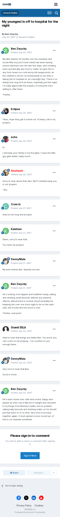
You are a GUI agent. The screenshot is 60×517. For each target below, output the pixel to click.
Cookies (39, 505)
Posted (21, 52)
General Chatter (27, 37)
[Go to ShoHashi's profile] (6, 172)
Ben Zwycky (11, 34)
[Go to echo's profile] (6, 139)
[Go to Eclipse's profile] (6, 111)
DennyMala (18, 259)
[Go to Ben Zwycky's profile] (6, 50)
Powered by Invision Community (30, 512)
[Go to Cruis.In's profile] (6, 206)
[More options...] (54, 51)
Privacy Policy (24, 505)
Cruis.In (16, 204)
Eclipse (15, 109)
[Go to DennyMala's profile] (6, 261)
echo (14, 137)
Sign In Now (30, 455)
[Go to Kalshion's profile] (6, 231)
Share (15, 472)
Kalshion (16, 229)
